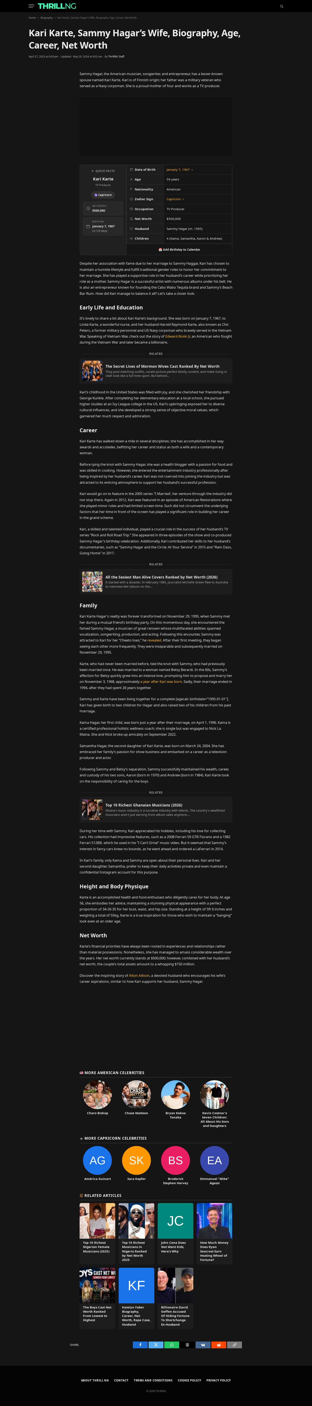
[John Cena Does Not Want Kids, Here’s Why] (175, 1233)
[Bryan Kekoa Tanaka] (175, 1104)
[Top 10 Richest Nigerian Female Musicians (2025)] (97, 1233)
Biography (47, 18)
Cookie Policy (189, 1380)
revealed (154, 640)
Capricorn (175, 199)
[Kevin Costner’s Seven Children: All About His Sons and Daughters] (214, 1104)
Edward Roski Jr (177, 336)
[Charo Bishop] (97, 1104)
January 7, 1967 (180, 169)
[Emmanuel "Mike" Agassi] (214, 1165)
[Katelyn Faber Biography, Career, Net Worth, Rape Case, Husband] (136, 1298)
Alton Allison (139, 975)
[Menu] (31, 6)
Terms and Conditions (153, 1380)
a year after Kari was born (161, 681)
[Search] (281, 6)
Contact (121, 1380)
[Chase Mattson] (136, 1104)
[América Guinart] (97, 1165)
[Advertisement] (156, 126)
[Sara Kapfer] (136, 1165)
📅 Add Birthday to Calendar (179, 249)
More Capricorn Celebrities (115, 1138)
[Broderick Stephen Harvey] (175, 1165)
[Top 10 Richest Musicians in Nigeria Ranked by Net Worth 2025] (136, 1233)
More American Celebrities (114, 1072)
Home (32, 18)
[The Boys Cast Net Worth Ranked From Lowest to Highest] (97, 1298)
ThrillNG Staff (116, 56)
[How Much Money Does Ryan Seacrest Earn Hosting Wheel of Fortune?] (214, 1233)
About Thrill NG (95, 1380)
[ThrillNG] (57, 6)
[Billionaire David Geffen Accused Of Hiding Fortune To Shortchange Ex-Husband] (175, 1298)
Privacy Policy (219, 1380)
